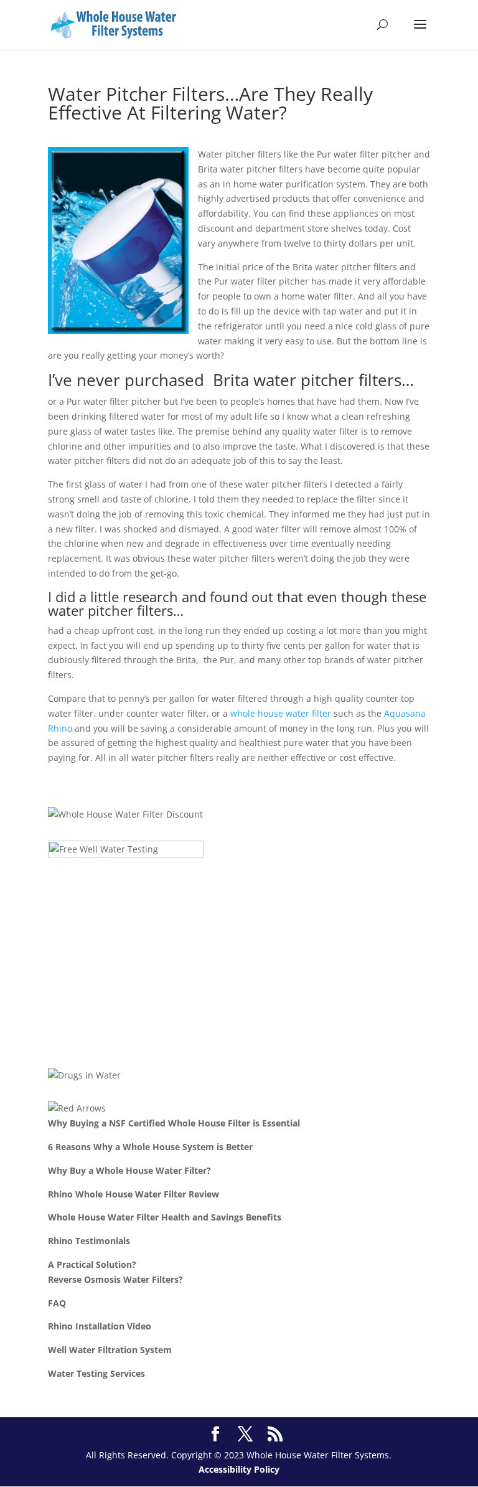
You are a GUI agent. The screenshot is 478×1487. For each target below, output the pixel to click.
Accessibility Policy (239, 1469)
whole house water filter (280, 713)
